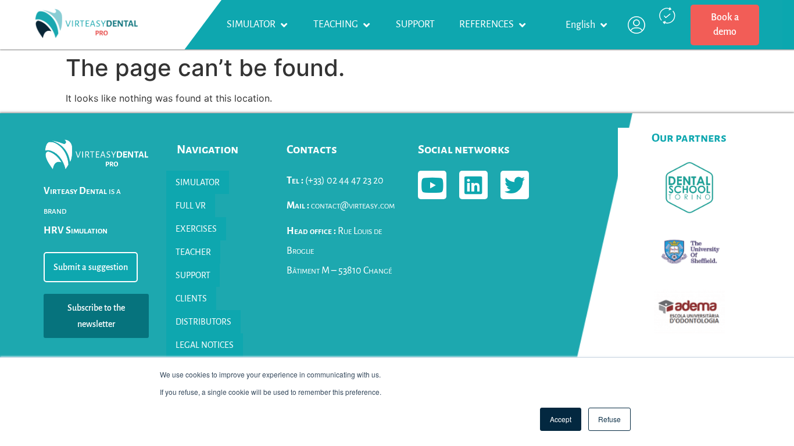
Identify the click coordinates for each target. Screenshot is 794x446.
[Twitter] (514, 185)
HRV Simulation (76, 230)
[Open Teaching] (366, 25)
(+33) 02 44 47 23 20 (335, 180)
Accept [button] (560, 419)
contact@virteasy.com (341, 205)
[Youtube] (432, 185)
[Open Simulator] (283, 25)
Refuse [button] (609, 419)
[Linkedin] (473, 185)
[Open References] (522, 25)
